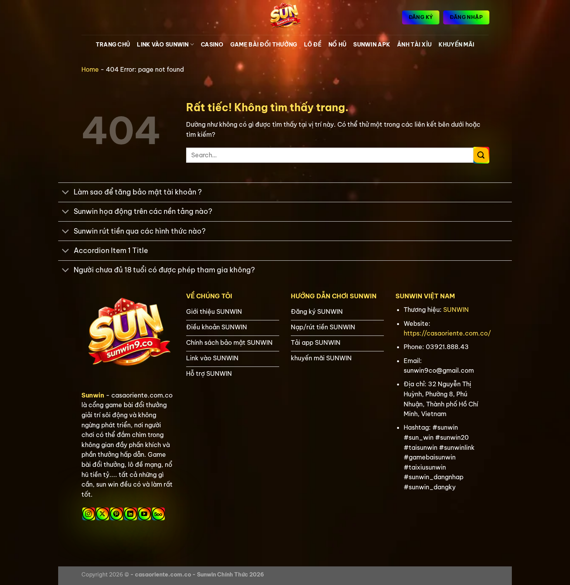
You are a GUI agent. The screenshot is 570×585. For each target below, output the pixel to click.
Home (90, 69)
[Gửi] (481, 155)
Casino (212, 44)
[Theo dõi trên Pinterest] (116, 514)
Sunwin (92, 395)
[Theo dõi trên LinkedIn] (130, 514)
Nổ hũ (337, 44)
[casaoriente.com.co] (285, 17)
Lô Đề (312, 44)
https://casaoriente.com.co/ (447, 333)
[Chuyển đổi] (65, 193)
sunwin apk (371, 44)
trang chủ (113, 44)
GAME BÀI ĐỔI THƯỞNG (263, 44)
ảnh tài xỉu (414, 44)
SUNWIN (456, 309)
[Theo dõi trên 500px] (158, 514)
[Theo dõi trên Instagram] (88, 514)
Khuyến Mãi (456, 44)
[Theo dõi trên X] (102, 514)
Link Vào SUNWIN (162, 44)
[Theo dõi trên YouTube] (144, 514)
